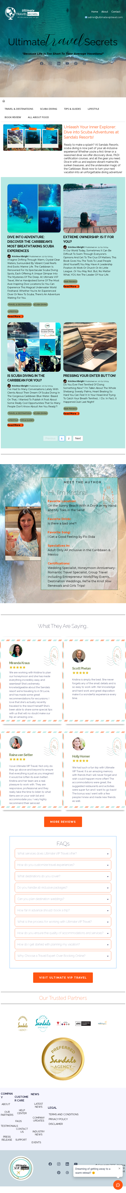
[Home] (3, 101)
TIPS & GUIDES (72, 108)
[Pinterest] (76, 63)
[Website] (84, 63)
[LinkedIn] (58, 63)
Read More (13, 316)
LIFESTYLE (93, 108)
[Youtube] (67, 63)
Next (78, 438)
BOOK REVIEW (13, 117)
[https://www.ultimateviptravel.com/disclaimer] (49, 1128)
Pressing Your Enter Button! (89, 376)
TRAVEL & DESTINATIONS (19, 108)
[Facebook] (41, 63)
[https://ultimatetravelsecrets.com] (23, 13)
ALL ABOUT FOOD (38, 117)
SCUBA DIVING (48, 108)
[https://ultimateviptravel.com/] (32, 137)
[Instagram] (50, 63)
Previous (50, 438)
